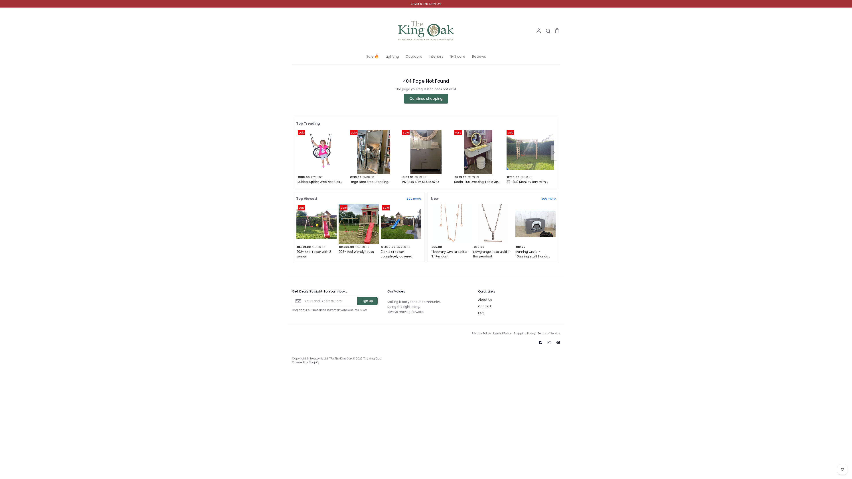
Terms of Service (549, 333)
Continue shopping (426, 98)
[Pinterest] (558, 342)
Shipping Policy (524, 333)
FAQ (481, 313)
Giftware (457, 56)
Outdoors (414, 56)
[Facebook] (540, 342)
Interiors (436, 56)
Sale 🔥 (372, 56)
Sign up (367, 301)
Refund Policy (502, 333)
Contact (484, 306)
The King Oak (372, 358)
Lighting (392, 56)
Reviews (479, 56)
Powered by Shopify (305, 362)
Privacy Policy (481, 333)
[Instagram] (549, 342)
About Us (485, 299)
